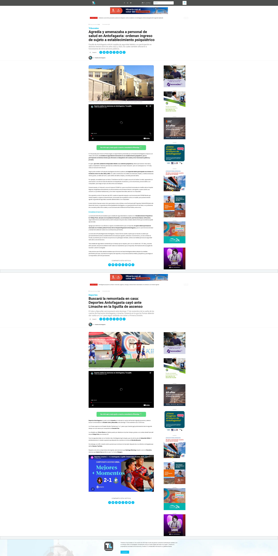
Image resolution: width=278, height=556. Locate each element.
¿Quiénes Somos (167, 546)
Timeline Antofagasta (100, 57)
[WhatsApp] (107, 52)
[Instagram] (127, 3)
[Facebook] (124, 3)
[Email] (114, 52)
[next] (187, 18)
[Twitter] (131, 3)
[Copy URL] (124, 52)
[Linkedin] (110, 52)
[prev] (185, 18)
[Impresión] (117, 52)
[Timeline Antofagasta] (91, 58)
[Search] (172, 2)
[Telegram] (120, 52)
